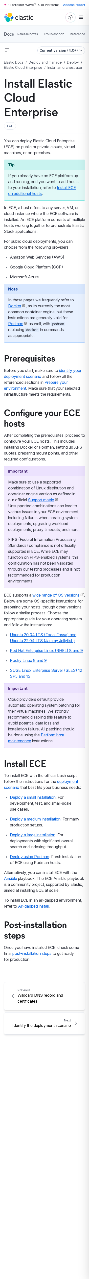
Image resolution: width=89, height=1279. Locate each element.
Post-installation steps (35, 929)
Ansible (10, 878)
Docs (9, 34)
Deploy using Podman (29, 856)
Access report (74, 5)
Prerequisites (29, 358)
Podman (15, 323)
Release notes (27, 33)
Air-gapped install (33, 906)
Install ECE (25, 763)
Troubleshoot (54, 33)
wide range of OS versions (56, 595)
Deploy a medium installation (35, 819)
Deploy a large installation (32, 834)
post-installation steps (31, 953)
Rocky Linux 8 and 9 (28, 660)
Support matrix (41, 499)
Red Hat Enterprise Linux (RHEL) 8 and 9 (46, 650)
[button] (10, 126)
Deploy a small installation (33, 797)
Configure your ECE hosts (42, 417)
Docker (14, 305)
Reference (77, 33)
